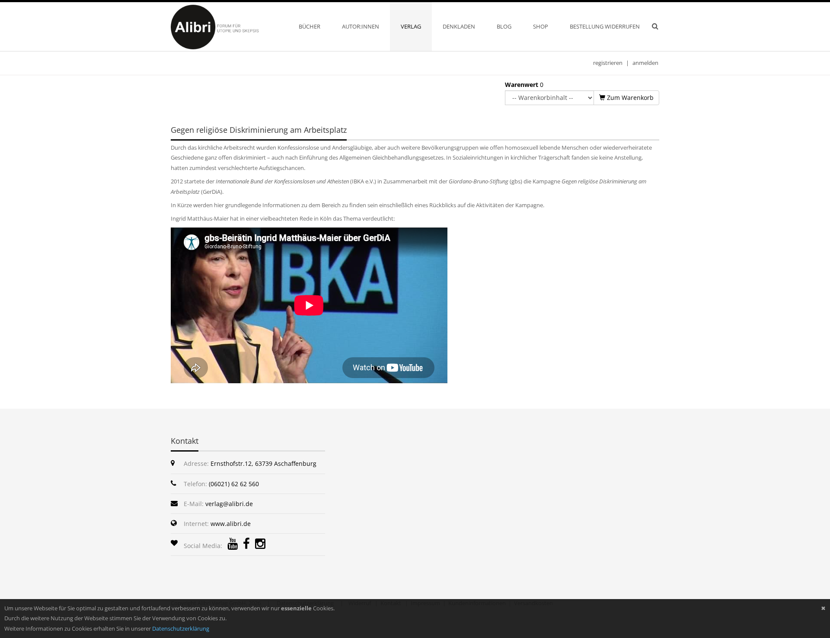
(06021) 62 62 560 (234, 484)
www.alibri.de (231, 523)
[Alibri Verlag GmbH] (226, 26)
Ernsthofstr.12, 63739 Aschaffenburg (263, 463)
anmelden (645, 63)
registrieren (607, 63)
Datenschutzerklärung (180, 628)
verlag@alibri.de (229, 504)
